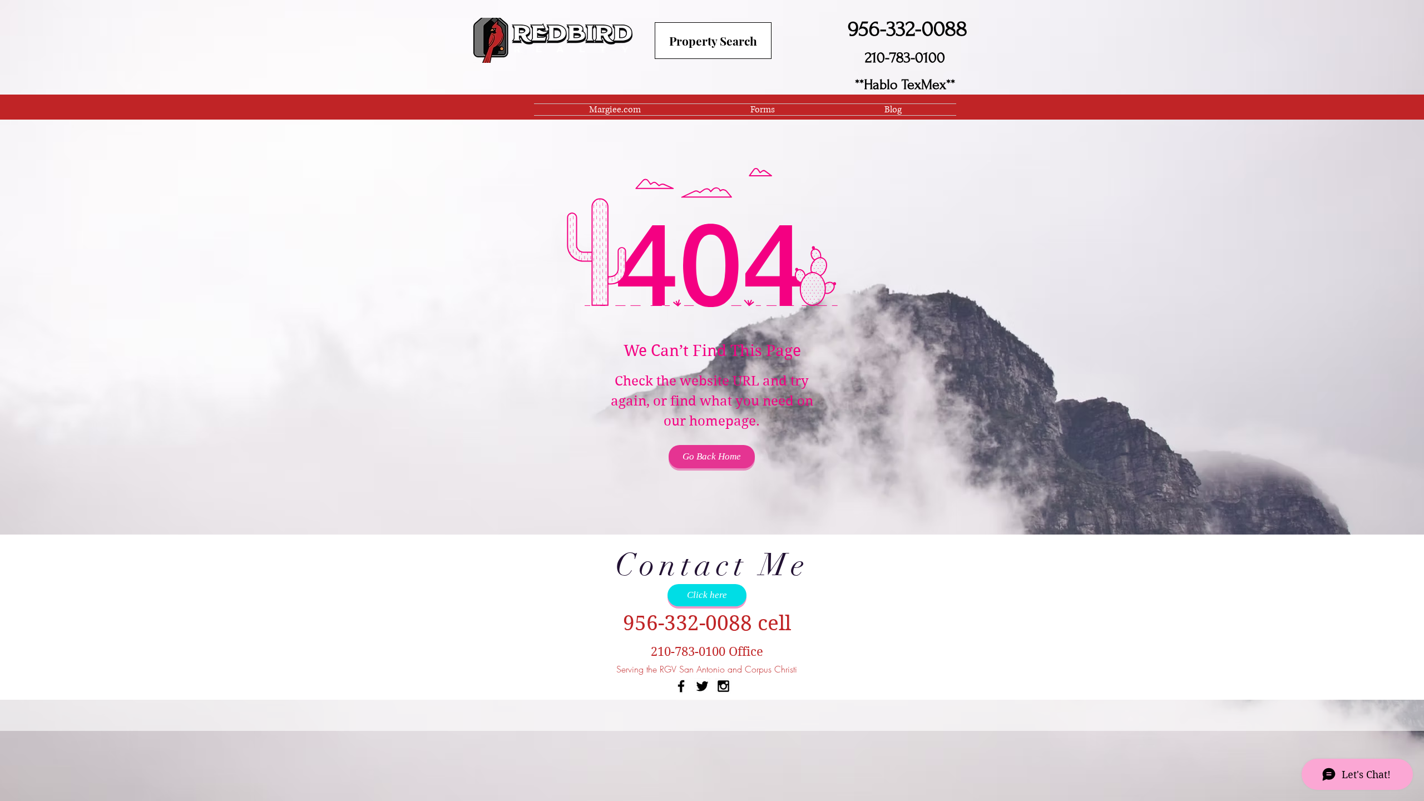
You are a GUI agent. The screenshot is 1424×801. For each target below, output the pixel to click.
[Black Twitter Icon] (702, 686)
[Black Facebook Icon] (681, 686)
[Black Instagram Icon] (723, 686)
